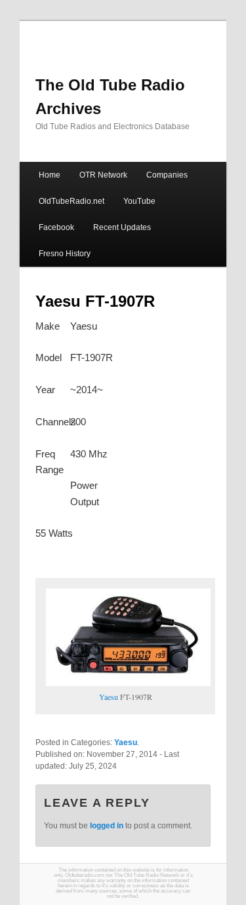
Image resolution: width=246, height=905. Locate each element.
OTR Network (103, 175)
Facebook (56, 227)
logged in (106, 825)
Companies (167, 175)
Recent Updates (122, 227)
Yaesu (108, 696)
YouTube (139, 201)
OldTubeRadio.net (71, 201)
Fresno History (65, 253)
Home (49, 175)
